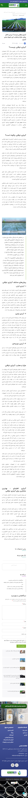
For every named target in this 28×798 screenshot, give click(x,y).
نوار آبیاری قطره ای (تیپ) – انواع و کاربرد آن (11, 667)
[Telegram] (12, 765)
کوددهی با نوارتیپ (15, 658)
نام (25, 621)
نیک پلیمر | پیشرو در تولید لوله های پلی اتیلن (15, 706)
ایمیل (24, 628)
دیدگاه (24, 604)
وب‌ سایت (23, 634)
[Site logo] (14, 5)
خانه (25, 12)
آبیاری (19, 252)
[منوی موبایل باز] (26, 5)
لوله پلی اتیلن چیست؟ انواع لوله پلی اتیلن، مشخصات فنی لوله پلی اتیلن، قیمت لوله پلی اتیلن (11, 677)
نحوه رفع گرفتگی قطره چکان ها (13, 691)
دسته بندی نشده (19, 12)
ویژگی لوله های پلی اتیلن (14, 683)
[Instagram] (17, 765)
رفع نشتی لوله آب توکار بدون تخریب (12, 651)
